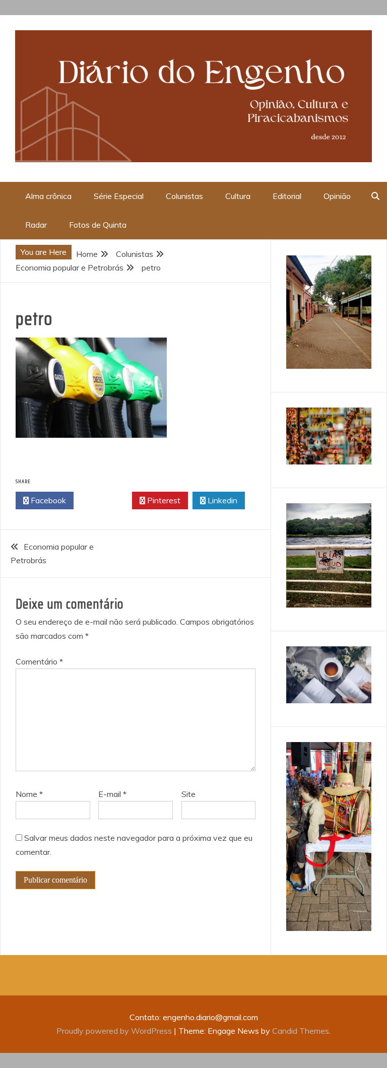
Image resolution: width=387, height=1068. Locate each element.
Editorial (287, 196)
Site (188, 794)
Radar (36, 225)
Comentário (39, 661)
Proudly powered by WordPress (115, 1031)
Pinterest (162, 500)
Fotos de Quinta (97, 225)
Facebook (47, 500)
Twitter (105, 500)
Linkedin (221, 500)
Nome (29, 794)
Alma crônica (48, 196)
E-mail (112, 794)
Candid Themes (300, 1031)
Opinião (337, 196)
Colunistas (184, 196)
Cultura (237, 196)
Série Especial (119, 196)
